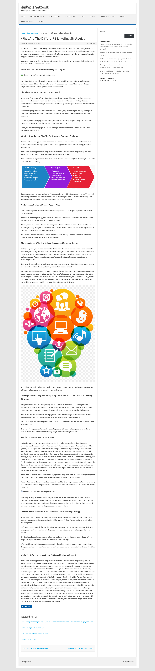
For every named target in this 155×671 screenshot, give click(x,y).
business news (70, 17)
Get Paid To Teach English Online (81, 648)
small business (54, 17)
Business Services (27, 22)
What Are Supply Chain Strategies (33, 628)
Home (23, 17)
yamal (25, 43)
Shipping (41, 22)
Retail (122, 17)
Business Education (108, 17)
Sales (82, 17)
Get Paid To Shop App (29, 640)
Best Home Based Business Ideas (35, 648)
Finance (92, 17)
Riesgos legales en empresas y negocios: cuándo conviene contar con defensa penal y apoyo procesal (57, 622)
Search (102, 31)
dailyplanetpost (35, 7)
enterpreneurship (37, 17)
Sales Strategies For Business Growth (35, 634)
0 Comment (91, 43)
